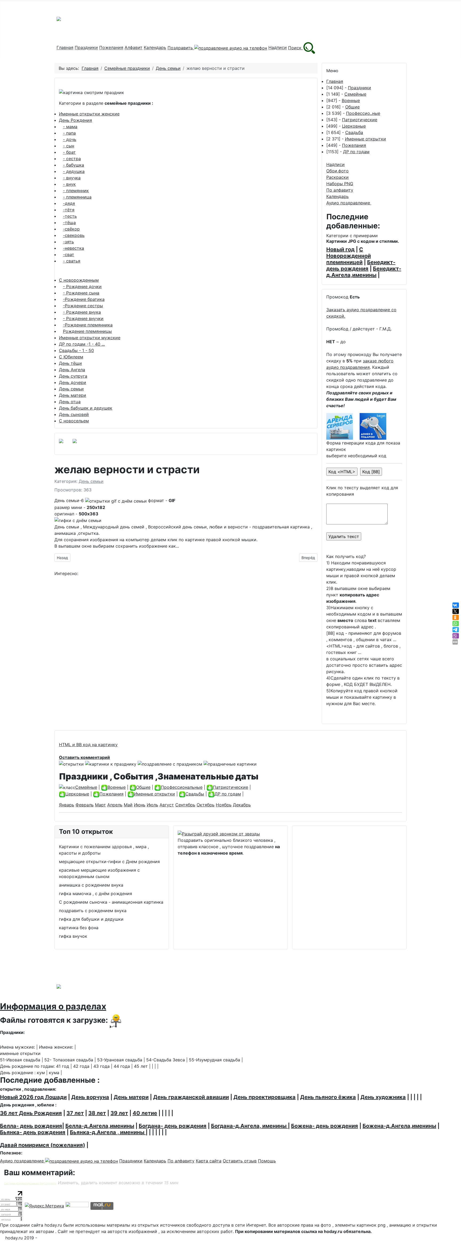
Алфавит (133, 47)
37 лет (75, 1113)
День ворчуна (90, 1097)
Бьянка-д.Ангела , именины (108, 1132)
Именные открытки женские (89, 113)
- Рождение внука (82, 312)
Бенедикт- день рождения (360, 265)
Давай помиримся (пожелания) (42, 1145)
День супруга (73, 376)
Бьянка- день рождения (32, 1132)
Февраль (84, 804)
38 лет (97, 1113)
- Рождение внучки (83, 318)
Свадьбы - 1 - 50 (76, 350)
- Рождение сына (81, 293)
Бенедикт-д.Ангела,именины (363, 271)
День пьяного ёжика (328, 1097)
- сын (68, 145)
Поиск (295, 47)
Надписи (277, 47)
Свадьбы (194, 794)
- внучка (72, 177)
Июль (152, 804)
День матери (72, 395)
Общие (352, 107)
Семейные (355, 94)
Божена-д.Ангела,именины (399, 1126)
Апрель (114, 804)
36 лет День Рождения (31, 1113)
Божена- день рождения (324, 1126)
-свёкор (71, 229)
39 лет (119, 1113)
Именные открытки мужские (89, 337)
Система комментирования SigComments (30, 1183)
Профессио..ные (363, 113)
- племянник (76, 190)
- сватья (71, 261)
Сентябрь (185, 804)
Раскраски (337, 177)
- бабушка (73, 165)
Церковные (354, 126)
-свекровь (74, 235)
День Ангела (72, 369)
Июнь (139, 804)
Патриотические (359, 119)
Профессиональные (181, 787)
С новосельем (74, 420)
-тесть (70, 216)
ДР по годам (356, 151)
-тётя (68, 209)
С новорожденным (79, 280)
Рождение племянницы (87, 331)
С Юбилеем (71, 356)
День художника (383, 1097)
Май (128, 804)
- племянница (77, 197)
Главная (65, 47)
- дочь (69, 139)
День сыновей (74, 414)
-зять (68, 241)
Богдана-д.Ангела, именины (249, 1126)
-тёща (69, 222)
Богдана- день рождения (172, 1126)
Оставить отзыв (240, 1160)
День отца (70, 401)
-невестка (73, 248)
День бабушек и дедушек (85, 408)
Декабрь (242, 804)
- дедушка (74, 171)
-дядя (69, 203)
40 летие (145, 1113)
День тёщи (70, 363)
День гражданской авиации (191, 1097)
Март (100, 804)
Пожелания (111, 47)
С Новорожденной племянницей (348, 255)
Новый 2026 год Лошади (33, 1097)
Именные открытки (365, 139)
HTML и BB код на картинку (88, 744)
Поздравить (181, 47)
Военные (351, 100)
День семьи (71, 388)
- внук (69, 184)
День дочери (72, 382)
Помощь (267, 1160)
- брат (69, 152)
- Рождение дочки (82, 286)
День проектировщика (264, 1097)
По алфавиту (339, 190)
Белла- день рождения (31, 1126)
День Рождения (75, 120)
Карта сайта (208, 1160)
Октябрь (205, 804)
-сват (68, 254)
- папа (69, 133)
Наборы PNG (339, 183)
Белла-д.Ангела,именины (99, 1126)
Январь (66, 804)
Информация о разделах (53, 1006)
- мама (70, 126)
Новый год (340, 249)
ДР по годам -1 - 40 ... (82, 344)
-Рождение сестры (83, 305)
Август (167, 804)
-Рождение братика (84, 299)
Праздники (86, 47)
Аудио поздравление (348, 202)
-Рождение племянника (88, 325)
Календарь (155, 47)
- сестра (72, 158)
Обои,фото (337, 170)
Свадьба (354, 132)
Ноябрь (224, 804)
